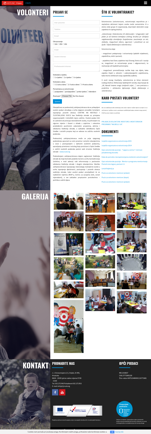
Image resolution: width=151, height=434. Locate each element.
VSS (65, 44)
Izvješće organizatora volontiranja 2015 (117, 141)
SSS (56, 44)
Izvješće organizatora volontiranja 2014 (117, 145)
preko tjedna (82, 91)
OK (112, 432)
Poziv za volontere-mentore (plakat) (116, 173)
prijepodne (59, 91)
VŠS (60, 44)
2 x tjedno (67, 77)
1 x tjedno (58, 77)
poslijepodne (70, 91)
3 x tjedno (77, 77)
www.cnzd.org (65, 152)
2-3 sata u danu (73, 84)
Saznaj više (119, 432)
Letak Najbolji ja (108, 168)
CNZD (28, 3)
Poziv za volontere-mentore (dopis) (115, 177)
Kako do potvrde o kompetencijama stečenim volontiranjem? (125, 157)
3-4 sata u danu (87, 84)
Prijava (19, 3)
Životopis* (57, 96)
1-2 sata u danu (60, 84)
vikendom (92, 91)
